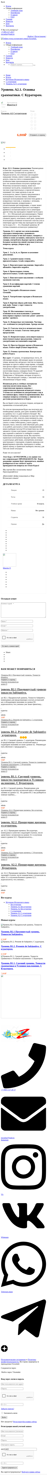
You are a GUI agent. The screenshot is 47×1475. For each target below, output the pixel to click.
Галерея (9, 19)
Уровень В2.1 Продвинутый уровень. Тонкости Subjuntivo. (20, 933)
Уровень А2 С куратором (16, 84)
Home (8, 75)
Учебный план (17, 10)
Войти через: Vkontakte (10, 1372)
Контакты (10, 26)
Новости (9, 21)
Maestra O (7, 568)
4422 (3, 1449)
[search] (34, 65)
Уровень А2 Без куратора (21, 909)
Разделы (4, 111)
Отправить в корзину (37, 135)
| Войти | (30, 36)
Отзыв (32, 111)
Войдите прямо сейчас (31, 1472)
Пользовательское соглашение (13, 1360)
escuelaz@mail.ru (7, 34)
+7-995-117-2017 (7, 32)
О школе (14, 15)
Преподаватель (12, 103)
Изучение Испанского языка (17, 79)
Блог (8, 24)
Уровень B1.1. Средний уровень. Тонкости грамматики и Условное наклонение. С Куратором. (23, 966)
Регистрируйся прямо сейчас (25, 1422)
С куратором (11, 82)
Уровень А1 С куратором (21, 913)
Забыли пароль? (7, 1409)
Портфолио (15, 13)
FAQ (12, 17)
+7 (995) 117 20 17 (8, 1090)
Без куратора (16, 904)
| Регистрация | (40, 36)
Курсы (8, 6)
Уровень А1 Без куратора (21, 907)
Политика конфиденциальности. (18, 1361)
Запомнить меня (10, 1413)
